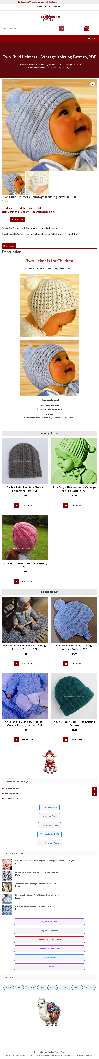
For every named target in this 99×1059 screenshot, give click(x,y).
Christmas (18, 234)
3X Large (77, 987)
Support (89, 1056)
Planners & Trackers (14, 798)
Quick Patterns (57, 234)
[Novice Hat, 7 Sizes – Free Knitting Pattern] (74, 696)
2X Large (64, 987)
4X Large (89, 987)
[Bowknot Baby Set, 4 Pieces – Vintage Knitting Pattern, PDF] (25, 620)
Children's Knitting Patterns (25, 228)
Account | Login (53, 6)
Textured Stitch (71, 234)
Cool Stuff (69, 1056)
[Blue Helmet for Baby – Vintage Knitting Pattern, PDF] (74, 620)
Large (42, 987)
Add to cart (17, 220)
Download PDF (76, 740)
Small (19, 987)
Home (39, 6)
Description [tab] (8, 246)
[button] (92, 84)
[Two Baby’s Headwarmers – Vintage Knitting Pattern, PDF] (74, 461)
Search (62, 29)
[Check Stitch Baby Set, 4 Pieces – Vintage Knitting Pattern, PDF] (25, 696)
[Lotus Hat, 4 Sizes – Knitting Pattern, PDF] (25, 537)
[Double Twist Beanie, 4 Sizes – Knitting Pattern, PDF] (25, 461)
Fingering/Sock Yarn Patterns (37, 234)
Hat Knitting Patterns (47, 228)
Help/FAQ (80, 1056)
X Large (52, 987)
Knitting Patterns (12, 793)
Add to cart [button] (27, 505)
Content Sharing (42, 1056)
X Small (8, 987)
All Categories (19, 1056)
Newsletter (57, 1056)
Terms (30, 1056)
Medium (30, 987)
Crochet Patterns (12, 788)
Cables (10, 234)
